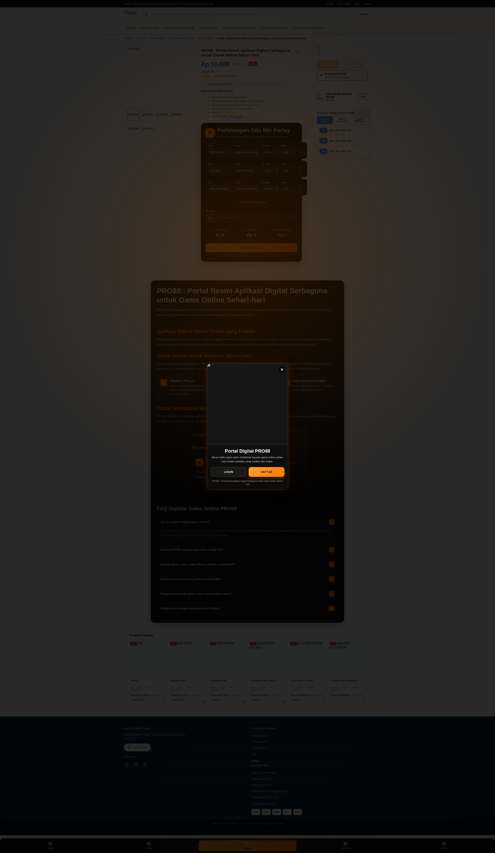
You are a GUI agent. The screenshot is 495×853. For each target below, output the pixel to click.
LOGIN (228, 471)
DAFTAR (266, 471)
